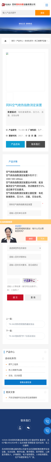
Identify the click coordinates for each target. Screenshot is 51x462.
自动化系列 (29, 41)
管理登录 (31, 443)
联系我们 (35, 144)
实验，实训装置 (15, 375)
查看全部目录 (25, 382)
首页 (13, 41)
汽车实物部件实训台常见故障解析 (23, 397)
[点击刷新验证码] (29, 280)
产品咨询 (15, 144)
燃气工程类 (13, 364)
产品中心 (19, 41)
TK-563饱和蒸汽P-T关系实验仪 (22, 336)
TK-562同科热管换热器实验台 (21, 324)
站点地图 (23, 443)
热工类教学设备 (40, 41)
